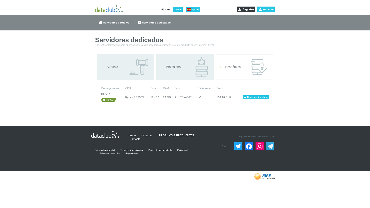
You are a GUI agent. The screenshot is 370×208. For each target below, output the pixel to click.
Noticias (147, 135)
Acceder (268, 9)
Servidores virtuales (116, 22)
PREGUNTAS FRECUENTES (176, 135)
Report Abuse (131, 153)
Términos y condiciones (131, 150)
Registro (248, 9)
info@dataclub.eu (246, 136)
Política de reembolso (110, 153)
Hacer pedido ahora (257, 97)
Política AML (183, 150)
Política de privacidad (105, 150)
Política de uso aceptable (160, 150)
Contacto (135, 138)
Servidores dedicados (156, 22)
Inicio (133, 135)
